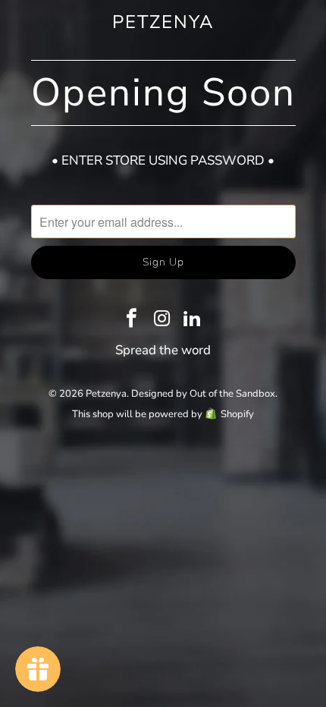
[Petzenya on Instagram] (162, 320)
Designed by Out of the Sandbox (203, 394)
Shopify (237, 414)
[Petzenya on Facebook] (132, 320)
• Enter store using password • (163, 160)
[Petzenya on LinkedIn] (192, 320)
